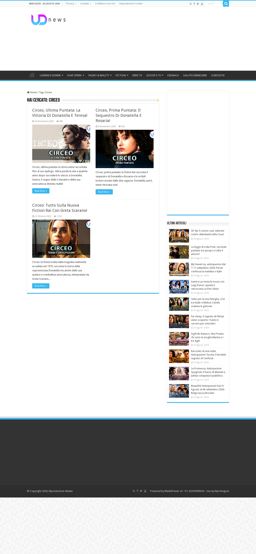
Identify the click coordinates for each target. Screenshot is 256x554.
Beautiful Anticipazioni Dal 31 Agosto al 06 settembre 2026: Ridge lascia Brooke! (208, 389)
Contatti (84, 3)
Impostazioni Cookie (130, 3)
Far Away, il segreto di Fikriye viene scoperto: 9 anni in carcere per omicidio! (207, 320)
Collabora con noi (105, 3)
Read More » (41, 190)
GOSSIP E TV (153, 75)
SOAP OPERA (74, 75)
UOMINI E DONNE (50, 75)
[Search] (226, 4)
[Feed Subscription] (158, 100)
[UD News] (49, 19)
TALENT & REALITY (98, 75)
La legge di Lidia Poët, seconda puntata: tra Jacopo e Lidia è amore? (208, 250)
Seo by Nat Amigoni (217, 491)
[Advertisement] (153, 39)
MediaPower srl (174, 491)
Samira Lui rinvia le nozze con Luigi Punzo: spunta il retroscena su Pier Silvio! (207, 285)
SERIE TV (137, 75)
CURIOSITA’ (218, 75)
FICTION (121, 75)
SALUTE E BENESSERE (195, 75)
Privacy (70, 3)
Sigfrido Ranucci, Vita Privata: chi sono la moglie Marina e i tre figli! (207, 337)
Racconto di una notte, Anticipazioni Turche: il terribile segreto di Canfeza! (208, 355)
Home (33, 92)
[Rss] (190, 3)
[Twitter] (198, 3)
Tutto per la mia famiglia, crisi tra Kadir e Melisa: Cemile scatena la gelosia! (208, 302)
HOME (32, 75)
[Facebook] (194, 3)
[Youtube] (202, 3)
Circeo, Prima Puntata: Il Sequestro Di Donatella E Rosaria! (119, 115)
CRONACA (173, 75)
